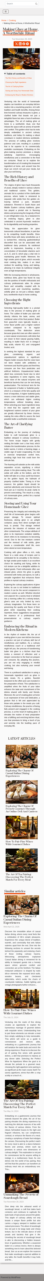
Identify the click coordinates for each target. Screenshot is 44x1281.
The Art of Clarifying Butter (14, 86)
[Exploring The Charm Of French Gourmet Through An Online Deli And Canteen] (22, 792)
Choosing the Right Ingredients (15, 82)
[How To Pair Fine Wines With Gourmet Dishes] (22, 827)
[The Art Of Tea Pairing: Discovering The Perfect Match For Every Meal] (22, 860)
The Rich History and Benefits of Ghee (18, 78)
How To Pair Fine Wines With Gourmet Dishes (19, 843)
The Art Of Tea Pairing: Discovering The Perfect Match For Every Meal (19, 877)
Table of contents (16, 74)
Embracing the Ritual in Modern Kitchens (19, 95)
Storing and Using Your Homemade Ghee (19, 91)
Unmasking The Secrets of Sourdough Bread (21, 1196)
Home (3, 20)
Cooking (12, 20)
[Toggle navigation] (6, 11)
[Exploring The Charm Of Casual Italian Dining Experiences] (22, 756)
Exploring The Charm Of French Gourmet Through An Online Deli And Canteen (21, 809)
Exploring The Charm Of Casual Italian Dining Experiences (19, 773)
